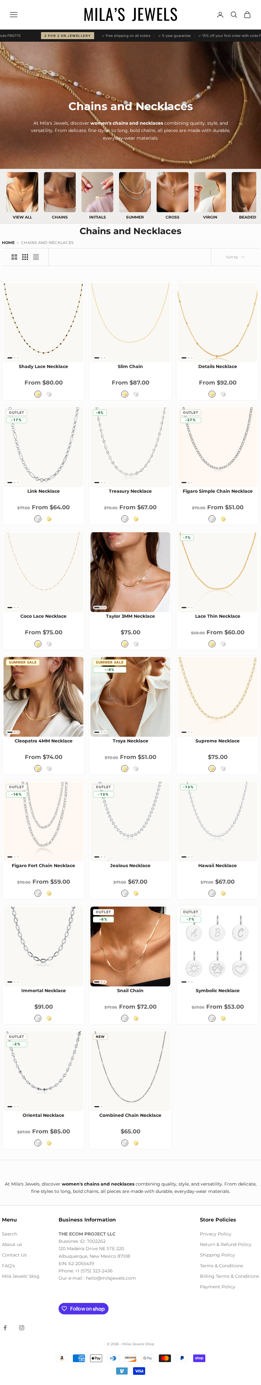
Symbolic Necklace (217, 990)
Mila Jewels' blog (20, 1276)
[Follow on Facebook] (5, 1328)
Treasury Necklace (130, 491)
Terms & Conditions (221, 1266)
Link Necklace (43, 491)
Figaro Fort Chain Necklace (43, 866)
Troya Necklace (130, 741)
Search (9, 1234)
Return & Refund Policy (225, 1244)
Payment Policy (217, 1287)
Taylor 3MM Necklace (130, 616)
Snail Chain (130, 990)
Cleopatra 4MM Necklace (44, 741)
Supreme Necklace (217, 741)
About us (12, 1244)
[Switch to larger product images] (14, 257)
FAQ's (8, 1266)
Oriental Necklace (43, 1115)
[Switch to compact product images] (36, 257)
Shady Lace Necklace (43, 367)
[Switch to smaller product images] (25, 257)
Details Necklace (217, 367)
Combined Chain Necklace (130, 1115)
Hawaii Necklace (217, 866)
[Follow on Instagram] (21, 1328)
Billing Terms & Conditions (229, 1276)
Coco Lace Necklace (43, 616)
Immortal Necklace (43, 990)
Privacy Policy (215, 1234)
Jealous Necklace (130, 866)
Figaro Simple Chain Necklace (217, 491)
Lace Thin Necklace (217, 616)
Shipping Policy (217, 1255)
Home (8, 242)
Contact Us (14, 1255)
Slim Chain (130, 367)
